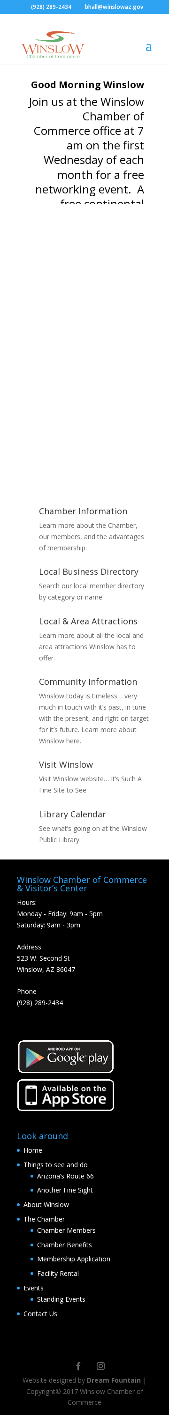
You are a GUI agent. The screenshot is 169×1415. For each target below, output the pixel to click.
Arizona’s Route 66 (65, 1175)
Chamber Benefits (64, 1244)
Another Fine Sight (65, 1189)
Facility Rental (58, 1273)
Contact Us (40, 1313)
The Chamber (44, 1219)
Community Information (88, 681)
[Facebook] (78, 1366)
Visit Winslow (66, 764)
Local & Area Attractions (88, 621)
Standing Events (61, 1299)
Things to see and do (55, 1164)
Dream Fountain (114, 1380)
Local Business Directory (88, 571)
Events (33, 1287)
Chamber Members (66, 1230)
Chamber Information (83, 511)
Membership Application (73, 1258)
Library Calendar (72, 814)
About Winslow (46, 1204)
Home (32, 1150)
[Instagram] (100, 1366)
